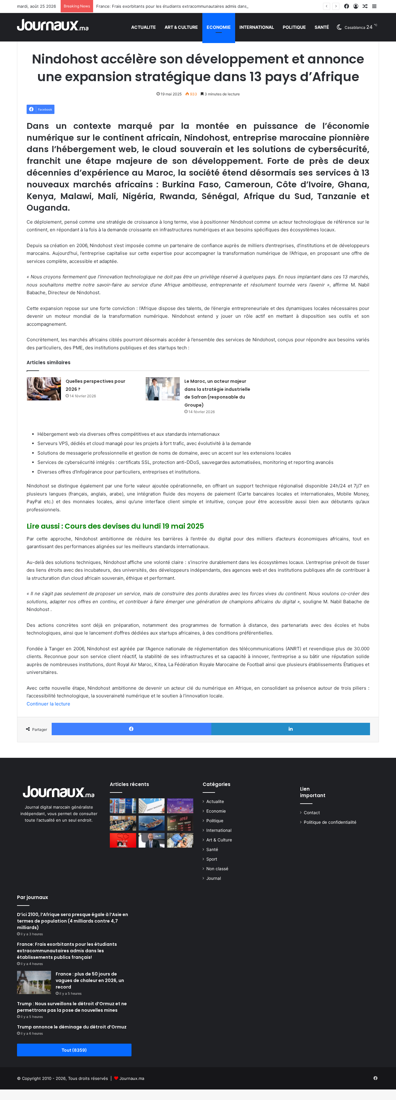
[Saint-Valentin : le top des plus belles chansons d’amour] (123, 840)
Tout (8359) (74, 1050)
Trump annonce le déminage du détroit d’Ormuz (72, 1027)
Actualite (143, 27)
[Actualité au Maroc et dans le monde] (53, 27)
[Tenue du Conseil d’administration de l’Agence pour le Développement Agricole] (123, 823)
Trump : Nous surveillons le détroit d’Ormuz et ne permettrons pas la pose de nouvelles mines (72, 1007)
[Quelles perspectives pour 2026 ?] (44, 388)
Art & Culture (181, 27)
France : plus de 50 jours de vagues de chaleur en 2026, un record (90, 980)
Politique (294, 27)
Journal (213, 878)
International (256, 27)
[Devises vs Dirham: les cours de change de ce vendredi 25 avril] (180, 823)
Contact (312, 812)
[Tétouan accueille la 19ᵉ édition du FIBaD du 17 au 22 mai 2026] (180, 805)
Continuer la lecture (48, 704)
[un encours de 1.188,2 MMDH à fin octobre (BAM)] (152, 805)
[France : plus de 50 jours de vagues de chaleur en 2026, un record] (34, 982)
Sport (211, 859)
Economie (219, 27)
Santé (322, 27)
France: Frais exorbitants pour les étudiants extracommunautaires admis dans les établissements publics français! (206, 6)
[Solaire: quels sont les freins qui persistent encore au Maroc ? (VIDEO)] (152, 840)
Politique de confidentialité (330, 822)
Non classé (217, 868)
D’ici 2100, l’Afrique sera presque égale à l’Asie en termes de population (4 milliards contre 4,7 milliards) (72, 921)
